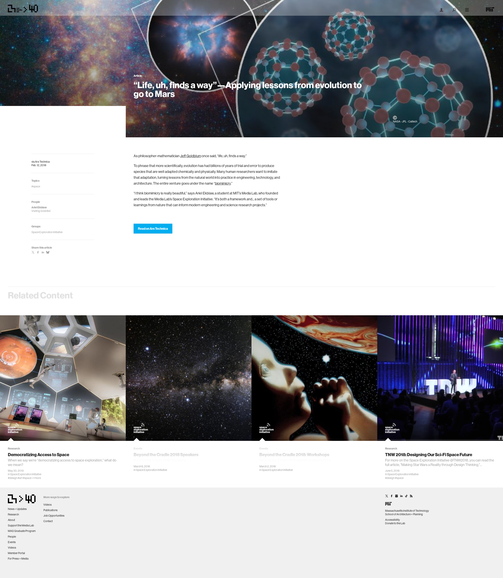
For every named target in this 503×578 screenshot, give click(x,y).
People (12, 536)
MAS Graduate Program (22, 531)
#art (20, 478)
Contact (48, 521)
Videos (12, 547)
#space (27, 478)
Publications (50, 510)
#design (12, 478)
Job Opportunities (53, 515)
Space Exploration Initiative (25, 474)
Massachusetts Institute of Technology (407, 510)
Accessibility (392, 519)
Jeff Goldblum (190, 156)
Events (12, 542)
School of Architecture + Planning (404, 514)
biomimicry (223, 183)
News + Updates (17, 509)
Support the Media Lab (21, 525)
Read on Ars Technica (153, 229)
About (11, 520)
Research (13, 514)
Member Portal (16, 553)
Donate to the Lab (395, 523)
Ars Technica (42, 161)
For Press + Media (18, 558)
